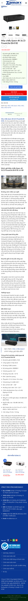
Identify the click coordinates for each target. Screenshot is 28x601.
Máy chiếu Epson (19, 38)
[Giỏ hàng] (26, 2)
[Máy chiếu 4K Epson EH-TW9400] (7, 463)
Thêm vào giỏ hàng (15, 87)
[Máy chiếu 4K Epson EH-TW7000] (20, 463)
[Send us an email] (11, 540)
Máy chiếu (10, 38)
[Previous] (3, 18)
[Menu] (2, 3)
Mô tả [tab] (10, 114)
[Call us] (13, 540)
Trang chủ (3, 38)
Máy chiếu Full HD (6, 107)
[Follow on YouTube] (16, 540)
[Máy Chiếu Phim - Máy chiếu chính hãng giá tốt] (14, 2)
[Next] (24, 18)
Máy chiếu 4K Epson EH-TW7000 (20, 471)
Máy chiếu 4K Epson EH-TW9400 (7, 471)
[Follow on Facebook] (8, 540)
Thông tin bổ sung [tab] (18, 114)
